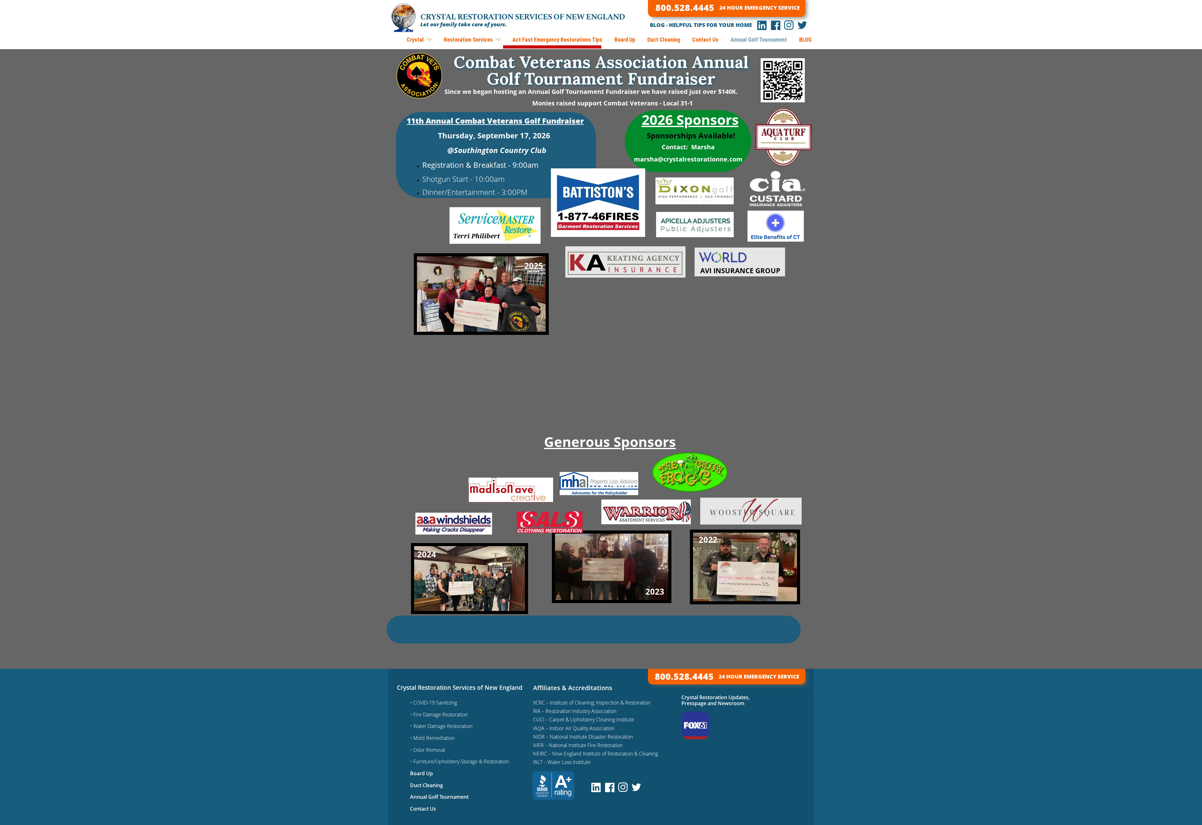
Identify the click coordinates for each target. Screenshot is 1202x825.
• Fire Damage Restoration (439, 714)
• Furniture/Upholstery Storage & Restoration (459, 761)
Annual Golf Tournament (759, 39)
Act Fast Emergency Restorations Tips (557, 39)
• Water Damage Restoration (441, 726)
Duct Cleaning (663, 39)
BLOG (805, 39)
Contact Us (705, 39)
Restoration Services (469, 39)
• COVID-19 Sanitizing (433, 702)
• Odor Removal (427, 749)
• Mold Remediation (432, 738)
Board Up (624, 39)
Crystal (416, 39)
